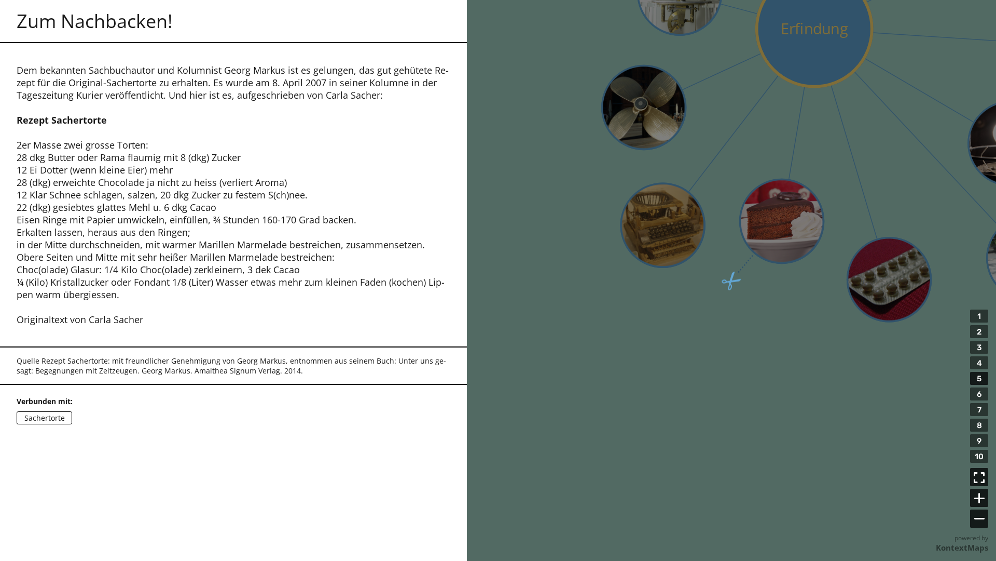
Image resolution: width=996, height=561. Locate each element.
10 (979, 456)
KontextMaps (962, 547)
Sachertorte (44, 418)
